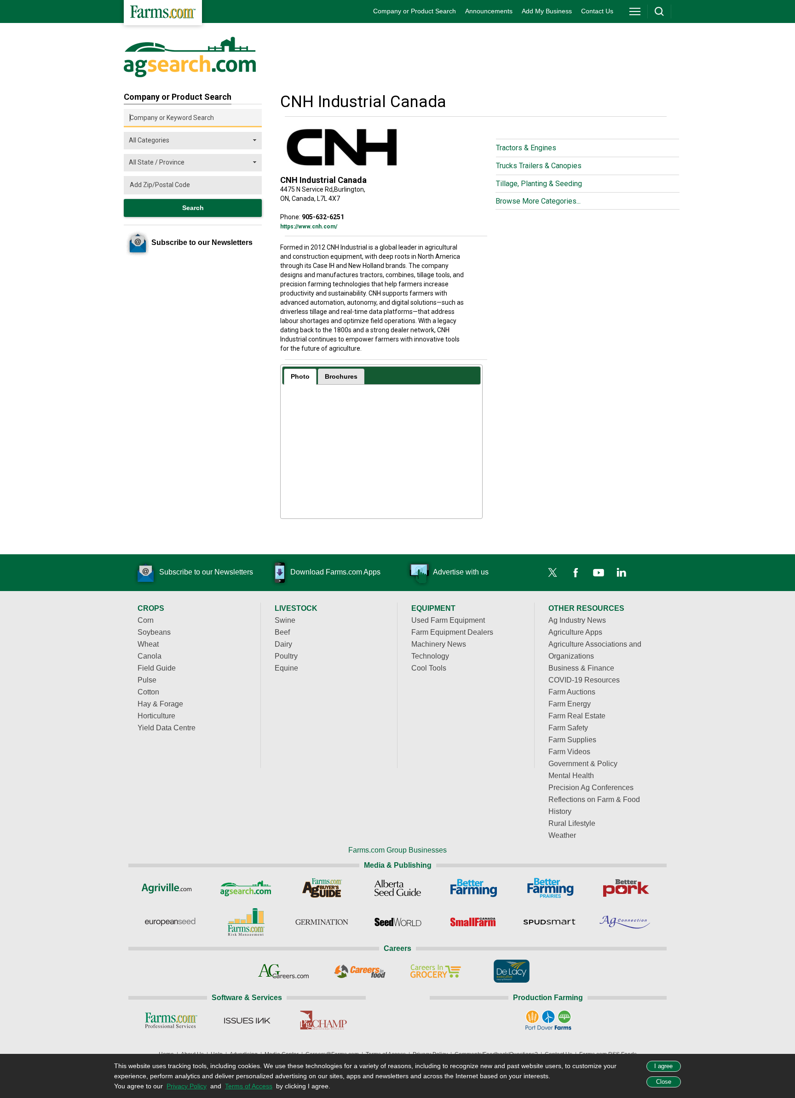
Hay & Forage (160, 704)
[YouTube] (598, 572)
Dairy (283, 644)
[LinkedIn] (621, 572)
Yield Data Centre (167, 728)
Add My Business (547, 11)
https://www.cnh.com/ (308, 226)
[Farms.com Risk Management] (246, 922)
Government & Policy (582, 764)
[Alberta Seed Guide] (397, 888)
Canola (149, 656)
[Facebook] (575, 572)
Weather (562, 835)
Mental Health (571, 775)
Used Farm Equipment (448, 620)
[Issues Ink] (247, 1020)
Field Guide (157, 668)
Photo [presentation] (300, 376)
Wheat (148, 644)
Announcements (489, 11)
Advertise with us (461, 572)
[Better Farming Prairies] (549, 888)
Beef (282, 632)
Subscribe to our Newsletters (206, 572)
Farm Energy (569, 704)
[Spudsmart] (549, 922)
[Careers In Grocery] (435, 971)
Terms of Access (248, 1086)
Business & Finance (581, 668)
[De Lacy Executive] (511, 971)
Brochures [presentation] (341, 376)
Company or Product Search (414, 11)
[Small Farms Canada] (473, 922)
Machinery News (438, 644)
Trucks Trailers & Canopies (539, 165)
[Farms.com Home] (163, 12)
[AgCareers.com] (283, 971)
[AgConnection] (625, 922)
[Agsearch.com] (190, 75)
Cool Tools (428, 668)
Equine (286, 668)
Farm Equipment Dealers (452, 632)
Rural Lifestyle (571, 823)
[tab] (300, 376)
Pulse (147, 680)
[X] (552, 572)
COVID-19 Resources (584, 680)
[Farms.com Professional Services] (171, 1020)
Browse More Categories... (538, 201)
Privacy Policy (187, 1086)
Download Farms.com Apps (335, 572)
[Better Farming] (473, 888)
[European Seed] (170, 922)
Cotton (148, 692)
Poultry (286, 656)
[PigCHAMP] (322, 1020)
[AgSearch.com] (246, 888)
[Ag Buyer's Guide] (322, 888)
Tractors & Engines (526, 147)
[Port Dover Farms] (548, 1020)
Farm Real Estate (576, 716)
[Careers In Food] (359, 971)
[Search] (659, 11)
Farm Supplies (572, 740)
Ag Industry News (577, 620)
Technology (430, 656)
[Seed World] (397, 922)
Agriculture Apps (575, 632)
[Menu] (635, 11)
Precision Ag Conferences (591, 787)
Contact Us (597, 11)
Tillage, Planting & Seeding (539, 183)
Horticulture (156, 716)
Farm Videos (569, 752)
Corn (146, 620)
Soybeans (154, 632)
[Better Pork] (625, 888)
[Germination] (322, 922)
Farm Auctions (571, 692)
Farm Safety (568, 728)
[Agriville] (170, 888)
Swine (285, 620)
